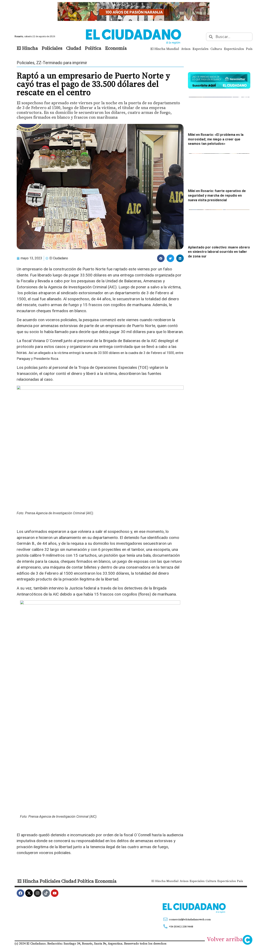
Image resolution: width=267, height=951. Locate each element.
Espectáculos (234, 48)
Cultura (216, 48)
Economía (116, 48)
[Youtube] (54, 893)
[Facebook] (20, 893)
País (249, 48)
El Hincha (27, 48)
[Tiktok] (46, 893)
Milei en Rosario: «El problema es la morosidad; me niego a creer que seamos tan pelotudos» (215, 139)
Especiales (200, 48)
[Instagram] (37, 893)
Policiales (52, 48)
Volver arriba (225, 939)
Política (93, 48)
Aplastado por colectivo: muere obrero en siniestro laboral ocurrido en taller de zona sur (219, 251)
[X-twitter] (29, 893)
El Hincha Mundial (164, 48)
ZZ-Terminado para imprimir (61, 62)
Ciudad (73, 48)
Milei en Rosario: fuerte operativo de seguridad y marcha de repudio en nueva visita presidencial (217, 195)
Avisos (185, 48)
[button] (161, 258)
